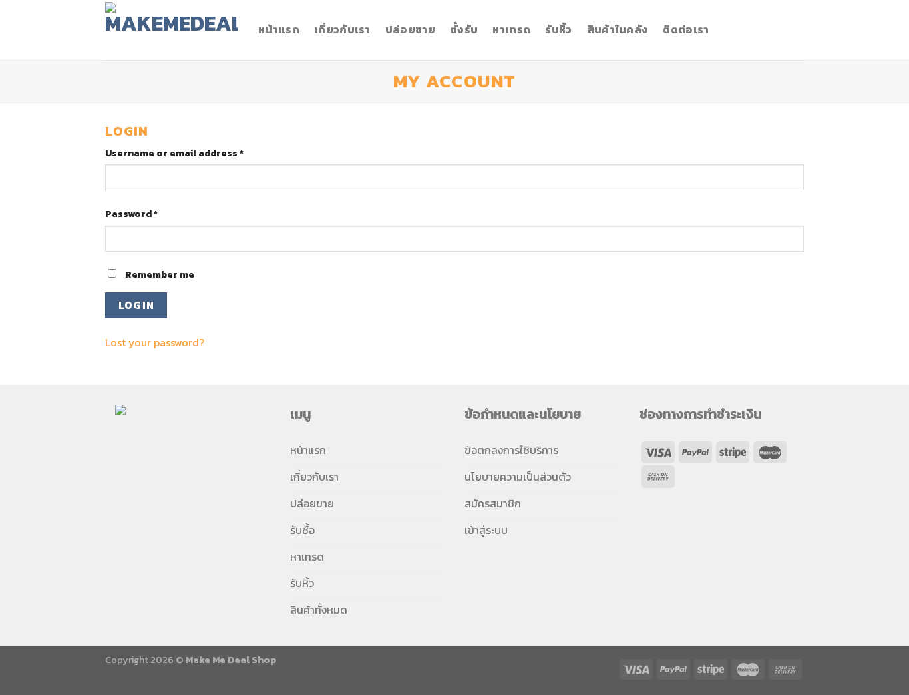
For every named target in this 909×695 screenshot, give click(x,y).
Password (131, 213)
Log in (136, 305)
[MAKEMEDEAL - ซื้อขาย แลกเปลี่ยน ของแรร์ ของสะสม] (171, 29)
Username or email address (174, 153)
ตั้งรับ (464, 29)
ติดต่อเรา (686, 29)
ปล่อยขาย (410, 29)
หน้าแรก (278, 29)
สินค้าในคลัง (618, 29)
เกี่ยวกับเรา (342, 29)
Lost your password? (154, 342)
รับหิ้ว (558, 29)
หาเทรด (511, 29)
